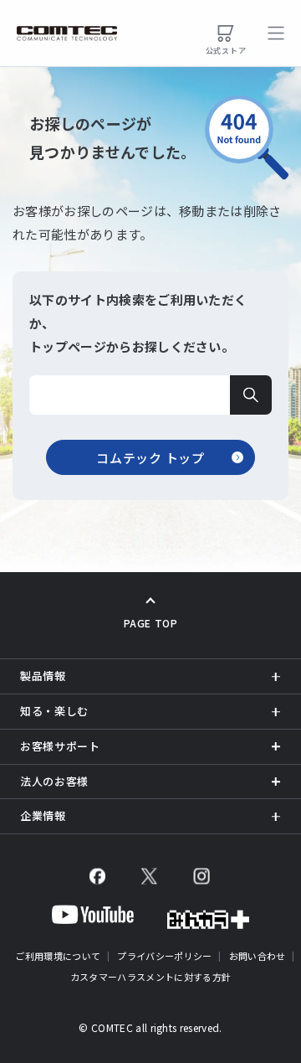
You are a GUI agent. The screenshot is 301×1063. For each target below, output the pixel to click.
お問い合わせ (257, 955)
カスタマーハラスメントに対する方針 (150, 976)
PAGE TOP (151, 623)
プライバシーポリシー (164, 955)
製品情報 (43, 676)
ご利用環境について (57, 955)
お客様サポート (60, 746)
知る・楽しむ (54, 711)
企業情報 (43, 815)
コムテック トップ (150, 458)
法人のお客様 (54, 781)
